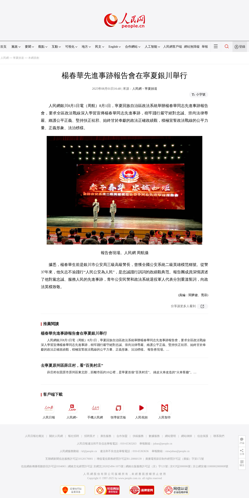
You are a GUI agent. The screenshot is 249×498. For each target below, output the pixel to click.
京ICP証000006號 (180, 466)
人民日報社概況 (34, 436)
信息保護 (202, 436)
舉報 (205, 46)
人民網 (5, 57)
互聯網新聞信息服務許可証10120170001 (69, 458)
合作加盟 (122, 436)
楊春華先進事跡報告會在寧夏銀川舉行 (74, 333)
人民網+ (72, 417)
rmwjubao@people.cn (177, 451)
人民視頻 (141, 417)
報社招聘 (73, 436)
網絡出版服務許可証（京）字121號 (147, 466)
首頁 (3, 46)
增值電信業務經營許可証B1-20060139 (119, 458)
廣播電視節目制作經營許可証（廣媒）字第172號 (174, 458)
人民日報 (49, 417)
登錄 (242, 46)
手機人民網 (95, 417)
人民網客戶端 (172, 46)
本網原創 (33, 57)
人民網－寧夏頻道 (144, 88)
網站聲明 (170, 436)
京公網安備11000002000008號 (210, 466)
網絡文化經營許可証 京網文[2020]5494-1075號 (96, 466)
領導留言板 (118, 417)
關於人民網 (56, 436)
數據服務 (154, 436)
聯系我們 (218, 436)
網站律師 (186, 436)
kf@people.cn (89, 451)
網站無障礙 (192, 46)
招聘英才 (89, 436)
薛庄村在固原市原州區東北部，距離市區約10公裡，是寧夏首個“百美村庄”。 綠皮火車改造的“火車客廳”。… (121, 372)
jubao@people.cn (162, 443)
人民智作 (164, 417)
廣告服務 (105, 436)
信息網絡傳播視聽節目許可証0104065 (43, 466)
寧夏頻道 (18, 57)
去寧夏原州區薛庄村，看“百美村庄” (72, 365)
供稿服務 (138, 436)
